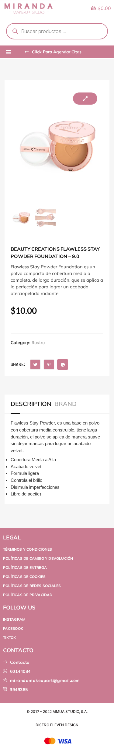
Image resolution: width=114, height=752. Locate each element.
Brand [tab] (65, 404)
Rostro (38, 342)
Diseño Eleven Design (57, 725)
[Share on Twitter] (35, 364)
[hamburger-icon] (8, 52)
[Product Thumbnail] (85, 98)
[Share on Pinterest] (49, 364)
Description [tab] (31, 404)
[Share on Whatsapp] (62, 364)
